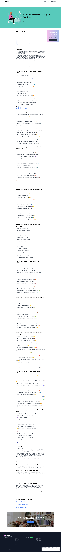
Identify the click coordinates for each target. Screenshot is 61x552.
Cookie (10, 549)
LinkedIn (48, 537)
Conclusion (17, 44)
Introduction (18, 33)
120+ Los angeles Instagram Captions (21, 502)
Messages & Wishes (38, 540)
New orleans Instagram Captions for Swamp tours (23, 40)
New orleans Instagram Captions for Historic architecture (24, 36)
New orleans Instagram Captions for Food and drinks (23, 34)
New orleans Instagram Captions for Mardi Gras (23, 37)
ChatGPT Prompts (38, 538)
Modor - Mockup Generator (18, 545)
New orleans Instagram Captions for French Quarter (23, 39)
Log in (48, 1)
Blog (42, 1)
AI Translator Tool (17, 539)
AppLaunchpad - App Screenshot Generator (19, 544)
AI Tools (16, 537)
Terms (5, 549)
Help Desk (27, 544)
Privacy (7, 549)
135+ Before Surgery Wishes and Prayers (22, 504)
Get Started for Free (53, 1)
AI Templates (16, 538)
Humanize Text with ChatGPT (18, 542)
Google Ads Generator (17, 541)
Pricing (40, 1)
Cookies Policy (48, 548)
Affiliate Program (28, 537)
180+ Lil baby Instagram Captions (21, 501)
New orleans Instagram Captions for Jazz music (23, 35)
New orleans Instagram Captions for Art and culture (23, 42)
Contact (27, 539)
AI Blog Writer (16, 540)
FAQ (16, 45)
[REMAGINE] (9, 535)
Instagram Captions (38, 539)
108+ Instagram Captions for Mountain (21, 108)
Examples (45, 1)
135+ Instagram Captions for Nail (21, 107)
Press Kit (27, 540)
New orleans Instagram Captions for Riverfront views (23, 43)
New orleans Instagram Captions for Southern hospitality (24, 41)
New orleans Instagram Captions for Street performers (24, 38)
